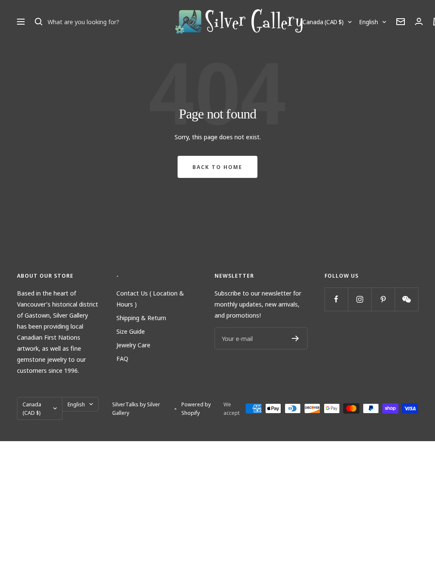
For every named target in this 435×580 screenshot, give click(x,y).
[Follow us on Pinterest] (383, 299)
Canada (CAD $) (323, 22)
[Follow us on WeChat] (406, 299)
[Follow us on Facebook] (336, 299)
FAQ (122, 358)
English (368, 22)
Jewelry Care (133, 345)
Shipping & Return (141, 317)
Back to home (217, 167)
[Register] (295, 338)
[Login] (419, 21)
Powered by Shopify (196, 408)
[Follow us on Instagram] (359, 299)
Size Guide (130, 331)
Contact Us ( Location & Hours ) (150, 298)
